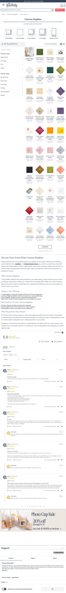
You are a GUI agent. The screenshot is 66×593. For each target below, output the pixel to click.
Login (61, 6)
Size (2, 64)
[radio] (5, 354)
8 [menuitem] (38, 506)
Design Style (4, 77)
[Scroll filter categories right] (63, 34)
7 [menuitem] (36, 506)
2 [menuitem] (27, 506)
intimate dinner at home (31, 264)
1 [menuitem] (25, 506)
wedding (18, 264)
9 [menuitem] (40, 506)
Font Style (4, 84)
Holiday (3, 88)
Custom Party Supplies (12, 14)
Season (3, 95)
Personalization (5, 91)
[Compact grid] (61, 44)
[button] (15, 354)
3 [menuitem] (29, 506)
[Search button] (52, 10)
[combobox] (12, 359)
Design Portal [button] (59, 9)
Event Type (4, 81)
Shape (2, 68)
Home (3, 14)
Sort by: (51, 44)
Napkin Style (4, 57)
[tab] (44, 341)
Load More (45, 247)
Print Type (3, 61)
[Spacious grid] (64, 44)
